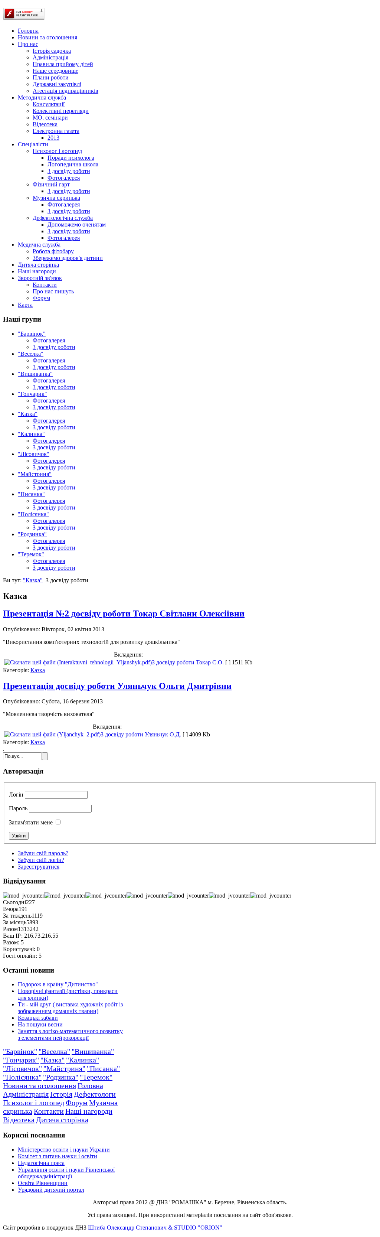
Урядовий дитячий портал (51, 1189)
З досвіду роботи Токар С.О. (188, 662)
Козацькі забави (38, 1018)
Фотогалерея (49, 340)
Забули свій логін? (41, 860)
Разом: (11, 942)
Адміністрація (26, 1094)
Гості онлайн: (20, 956)
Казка (37, 670)
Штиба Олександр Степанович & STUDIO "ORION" (155, 1227)
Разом (10, 929)
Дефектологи (95, 1094)
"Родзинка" (32, 534)
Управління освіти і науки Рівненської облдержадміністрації (66, 1172)
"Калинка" (31, 434)
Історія (61, 1094)
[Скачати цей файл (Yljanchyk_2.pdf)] (52, 734)
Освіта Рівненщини (43, 1183)
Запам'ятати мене (31, 822)
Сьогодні (14, 902)
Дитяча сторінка (62, 1120)
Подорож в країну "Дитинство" (58, 984)
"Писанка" (31, 494)
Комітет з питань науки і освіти (57, 1156)
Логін (16, 794)
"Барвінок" (32, 334)
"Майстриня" (35, 474)
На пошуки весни (40, 1024)
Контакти (49, 1111)
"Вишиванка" (35, 374)
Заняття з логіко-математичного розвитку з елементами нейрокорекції (70, 1034)
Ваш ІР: (13, 935)
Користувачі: (19, 949)
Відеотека (19, 1120)
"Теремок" (31, 554)
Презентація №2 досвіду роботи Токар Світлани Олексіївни (124, 613)
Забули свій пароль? (43, 853)
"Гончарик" (32, 394)
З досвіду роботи (54, 347)
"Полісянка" (33, 514)
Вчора (11, 909)
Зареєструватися (38, 866)
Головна (90, 1085)
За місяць (14, 922)
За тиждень (17, 915)
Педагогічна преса (41, 1163)
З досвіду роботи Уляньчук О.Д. (141, 734)
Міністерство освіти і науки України (64, 1149)
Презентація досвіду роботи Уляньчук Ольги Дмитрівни (117, 686)
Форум (77, 1102)
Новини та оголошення (39, 1085)
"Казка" (27, 414)
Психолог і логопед (33, 1102)
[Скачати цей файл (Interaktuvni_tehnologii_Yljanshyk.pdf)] (78, 662)
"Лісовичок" (33, 454)
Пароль (18, 808)
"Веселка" (30, 354)
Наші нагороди (88, 1111)
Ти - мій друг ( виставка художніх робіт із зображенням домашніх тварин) (70, 1007)
